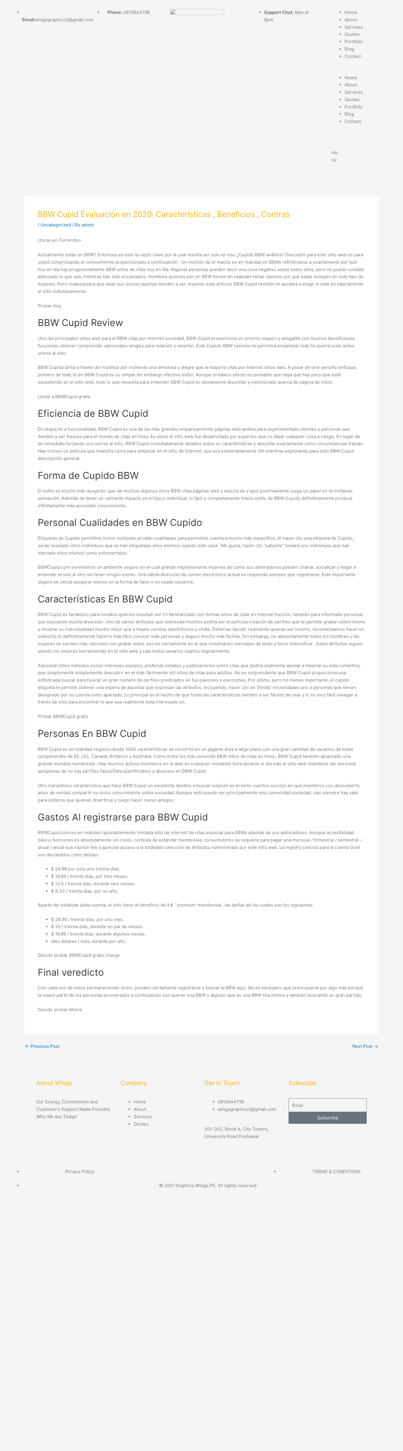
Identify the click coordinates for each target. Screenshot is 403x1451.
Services (354, 27)
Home (351, 12)
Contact (353, 56)
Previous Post (42, 1046)
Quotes (352, 34)
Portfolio (354, 41)
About (351, 19)
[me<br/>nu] (338, 139)
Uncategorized (55, 225)
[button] (362, 70)
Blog (349, 49)
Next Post (365, 1046)
